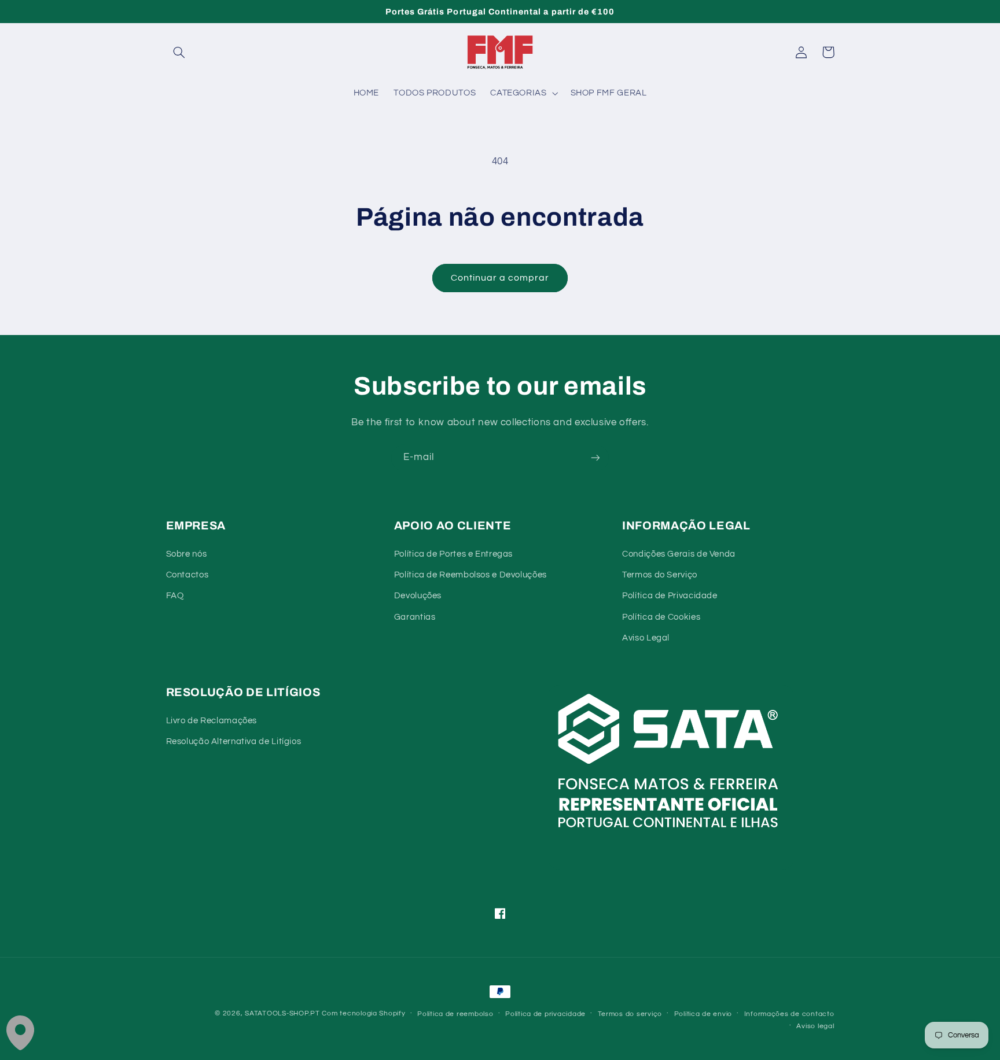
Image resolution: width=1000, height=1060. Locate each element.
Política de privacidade (545, 1014)
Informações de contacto (789, 1014)
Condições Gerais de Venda (679, 554)
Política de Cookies (661, 617)
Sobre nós (186, 554)
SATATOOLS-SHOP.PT (282, 1013)
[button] (179, 52)
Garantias (415, 617)
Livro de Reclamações (212, 720)
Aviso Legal (646, 638)
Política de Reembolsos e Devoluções (470, 575)
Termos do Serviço (659, 575)
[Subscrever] (595, 458)
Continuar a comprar (500, 277)
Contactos (187, 575)
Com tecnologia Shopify (363, 1013)
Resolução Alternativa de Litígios (234, 741)
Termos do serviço (630, 1014)
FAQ (175, 595)
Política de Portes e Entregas (453, 554)
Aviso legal (815, 1026)
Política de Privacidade (670, 595)
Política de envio (703, 1014)
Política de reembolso (455, 1014)
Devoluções (418, 595)
